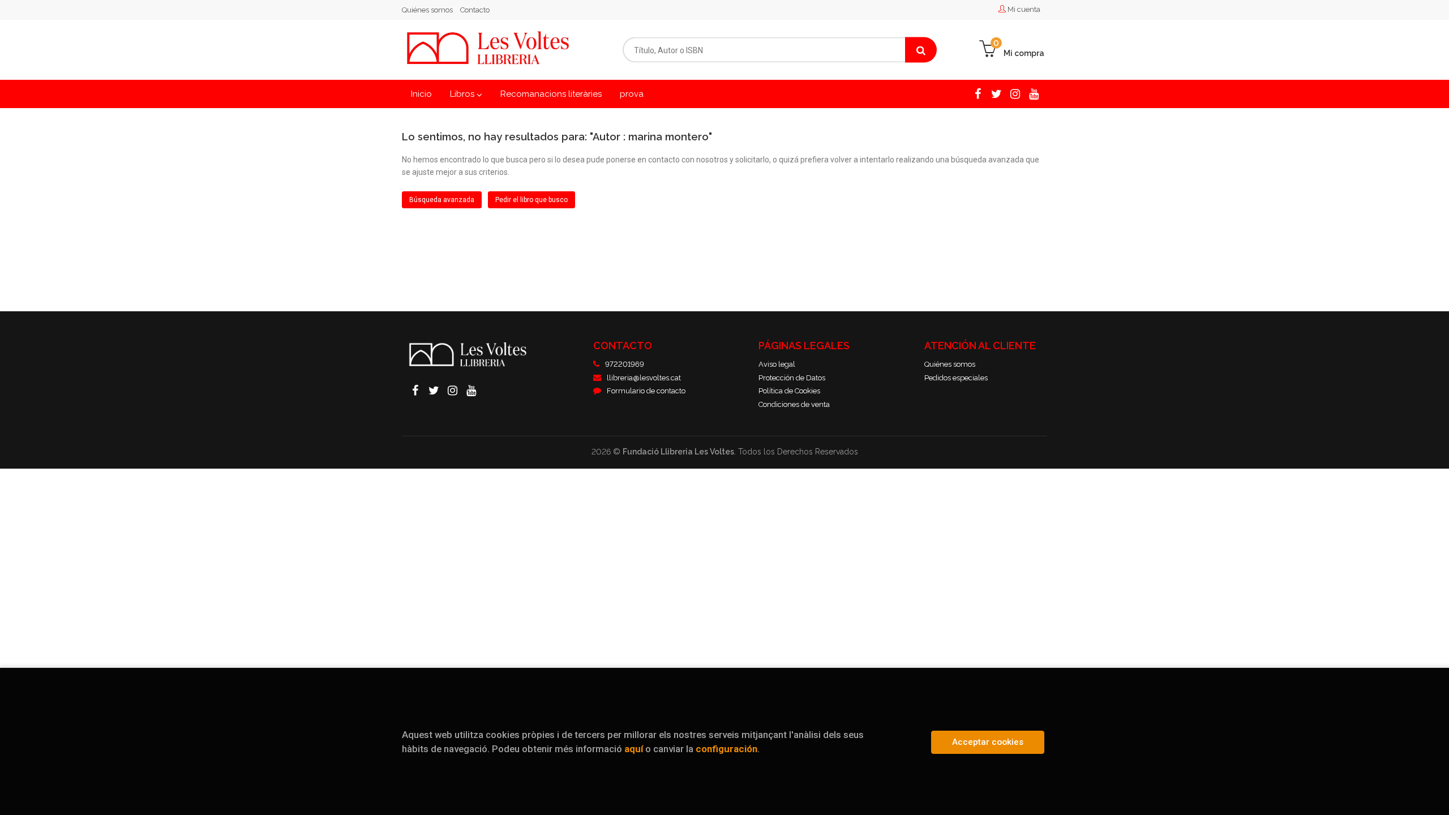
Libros (463, 94)
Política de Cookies (789, 391)
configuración (726, 748)
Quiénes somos (427, 10)
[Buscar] (921, 50)
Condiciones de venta (794, 404)
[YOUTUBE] (1033, 93)
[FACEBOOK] (977, 93)
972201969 (624, 364)
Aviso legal (776, 364)
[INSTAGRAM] (1015, 93)
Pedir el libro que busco (531, 200)
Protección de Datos (791, 378)
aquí (633, 748)
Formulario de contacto (646, 391)
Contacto (475, 10)
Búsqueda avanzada (441, 200)
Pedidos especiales (956, 378)
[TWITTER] (996, 93)
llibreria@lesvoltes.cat (644, 378)
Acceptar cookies (987, 742)
